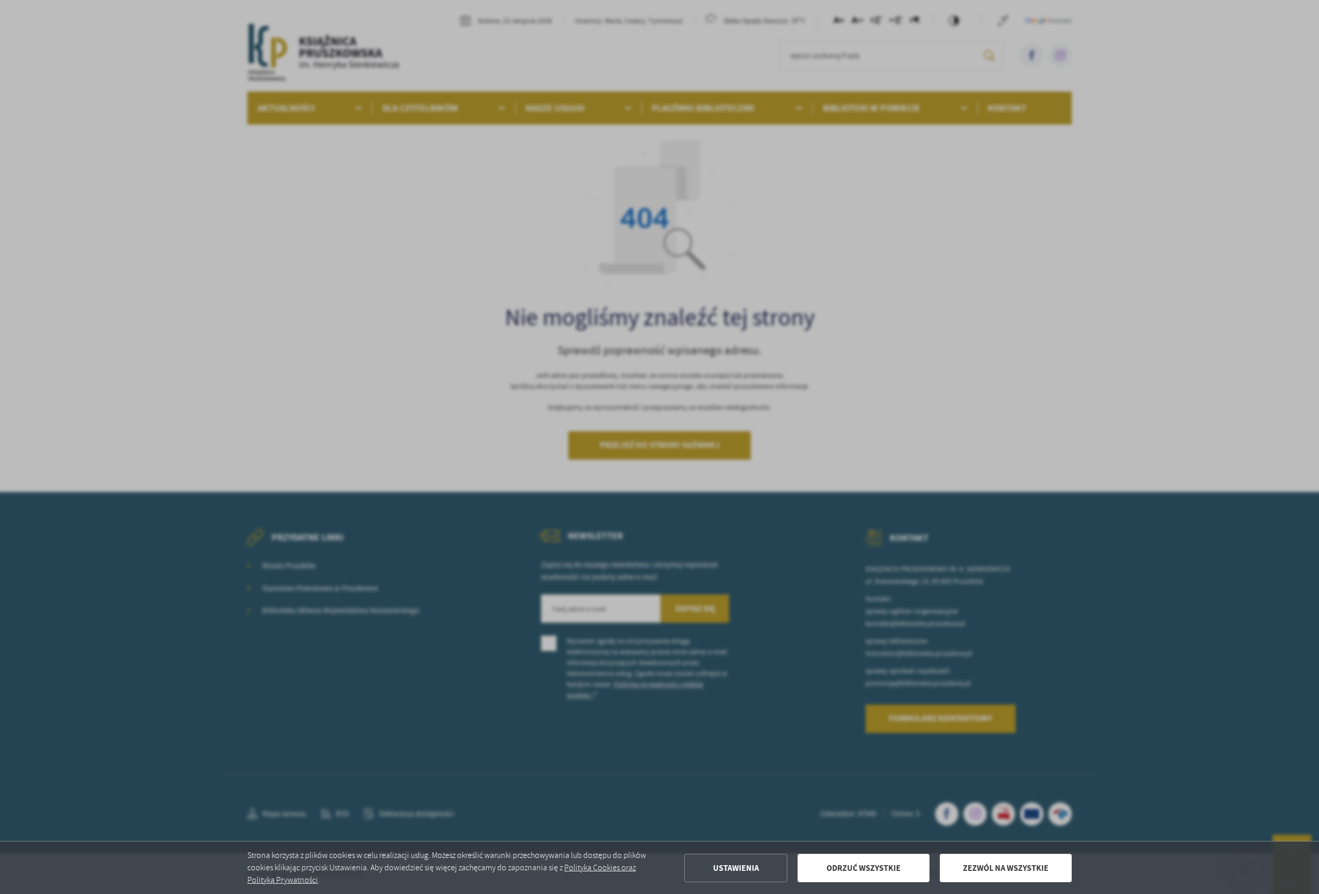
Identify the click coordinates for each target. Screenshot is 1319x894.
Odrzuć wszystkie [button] (863, 868)
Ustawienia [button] (736, 868)
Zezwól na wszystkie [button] (1006, 868)
